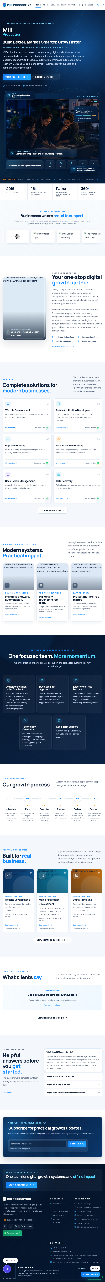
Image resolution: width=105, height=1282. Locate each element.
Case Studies (58, 1204)
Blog (81, 5)
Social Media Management (87, 1219)
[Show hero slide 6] (96, 101)
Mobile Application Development (89, 1207)
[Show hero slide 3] (91, 101)
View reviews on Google (52, 1005)
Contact (89, 5)
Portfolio (72, 5)
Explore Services (44, 76)
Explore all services (50, 510)
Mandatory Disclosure (57, 1220)
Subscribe (75, 1143)
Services (55, 5)
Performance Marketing (86, 1215)
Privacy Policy (58, 1215)
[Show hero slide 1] (85, 101)
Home (38, 5)
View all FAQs (7, 1093)
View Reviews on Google (51, 1017)
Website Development (85, 1204)
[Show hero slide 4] (93, 101)
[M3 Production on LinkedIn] (16, 1226)
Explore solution (11, 614)
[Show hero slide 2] (88, 101)
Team (63, 5)
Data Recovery (83, 1223)
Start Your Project (15, 76)
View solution (10, 427)
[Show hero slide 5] (94, 101)
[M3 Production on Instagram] (5, 1226)
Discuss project (39, 427)
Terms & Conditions (60, 1211)
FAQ (54, 1207)
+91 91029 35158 (59, 1248)
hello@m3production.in (62, 1251)
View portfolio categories (51, 939)
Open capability (10, 925)
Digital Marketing (84, 1211)
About (46, 5)
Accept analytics (90, 1274)
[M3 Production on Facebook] (10, 1226)
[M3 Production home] (17, 5)
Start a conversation (20, 1184)
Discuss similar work (12, 928)
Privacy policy (83, 1268)
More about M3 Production (62, 346)
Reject (95, 1268)
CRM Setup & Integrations (87, 1227)
